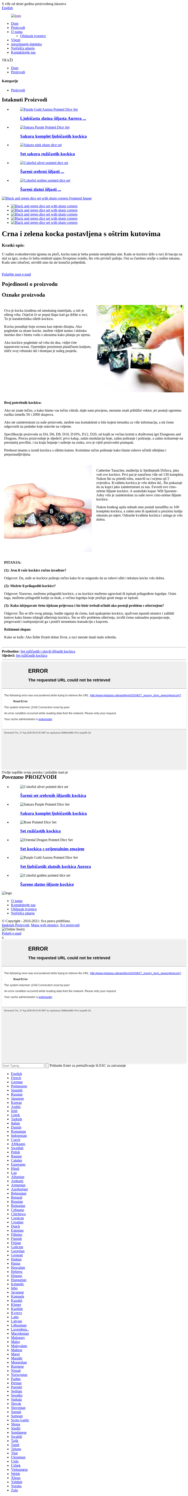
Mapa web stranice (44, 925)
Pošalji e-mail (11, 933)
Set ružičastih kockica (31, 655)
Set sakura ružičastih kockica (47, 153)
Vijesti (15, 40)
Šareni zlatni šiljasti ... (40, 189)
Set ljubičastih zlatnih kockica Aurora (55, 866)
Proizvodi (18, 28)
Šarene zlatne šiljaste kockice (47, 884)
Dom (14, 23)
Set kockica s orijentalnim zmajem (52, 848)
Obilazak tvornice (33, 36)
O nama (16, 32)
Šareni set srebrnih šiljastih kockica (53, 795)
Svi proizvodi (70, 925)
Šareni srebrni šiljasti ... (42, 171)
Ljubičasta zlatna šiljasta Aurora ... (53, 118)
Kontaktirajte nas (23, 52)
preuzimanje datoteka (26, 44)
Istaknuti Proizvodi (15, 925)
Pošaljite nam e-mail (16, 274)
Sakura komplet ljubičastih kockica (53, 136)
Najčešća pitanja (23, 48)
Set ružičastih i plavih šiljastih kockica (47, 651)
